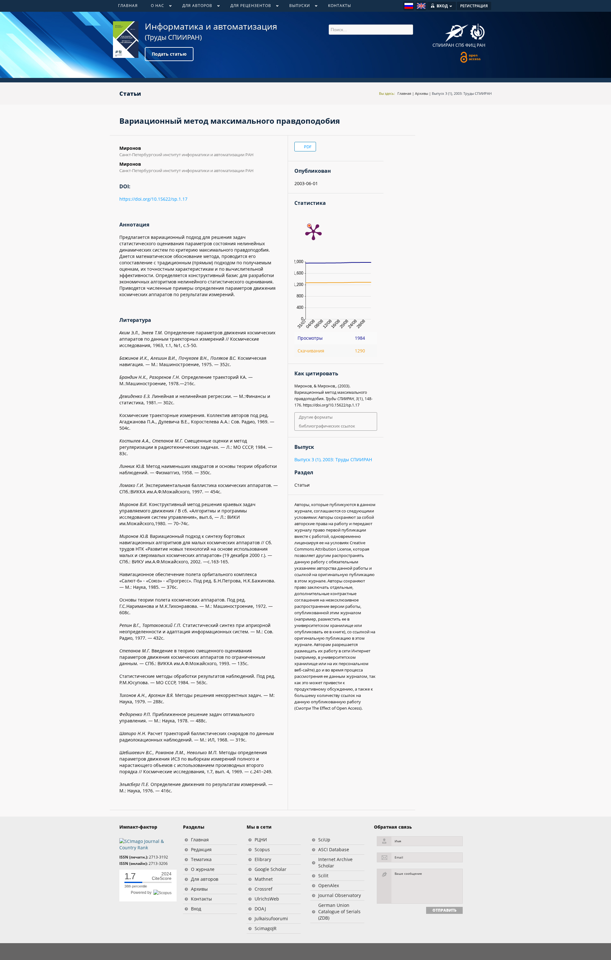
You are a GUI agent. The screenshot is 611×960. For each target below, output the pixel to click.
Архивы (421, 93)
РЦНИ (261, 840)
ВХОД (442, 6)
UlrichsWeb (267, 899)
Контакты (201, 899)
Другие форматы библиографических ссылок (327, 421)
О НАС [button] (154, 7)
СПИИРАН (443, 45)
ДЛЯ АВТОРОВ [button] (194, 7)
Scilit (323, 876)
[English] (421, 5)
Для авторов (204, 879)
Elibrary (263, 859)
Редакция (201, 849)
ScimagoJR (266, 928)
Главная (404, 93)
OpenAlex (328, 885)
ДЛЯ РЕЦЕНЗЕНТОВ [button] (247, 7)
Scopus (262, 849)
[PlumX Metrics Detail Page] (313, 231)
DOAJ (260, 909)
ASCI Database (333, 849)
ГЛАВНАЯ (128, 5)
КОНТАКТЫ (339, 5)
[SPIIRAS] (456, 30)
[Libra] (125, 39)
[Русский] (408, 5)
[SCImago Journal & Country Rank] (146, 844)
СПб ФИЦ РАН (470, 45)
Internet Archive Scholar (335, 862)
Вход (196, 909)
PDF (307, 147)
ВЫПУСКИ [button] (296, 7)
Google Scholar (270, 869)
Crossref (263, 889)
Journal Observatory (339, 895)
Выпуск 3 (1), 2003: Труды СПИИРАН (462, 93)
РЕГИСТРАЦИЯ (474, 6)
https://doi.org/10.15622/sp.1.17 (153, 199)
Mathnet (264, 879)
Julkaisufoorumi (271, 918)
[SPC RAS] (477, 32)
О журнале (202, 869)
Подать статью (169, 54)
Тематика (201, 859)
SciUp (324, 840)
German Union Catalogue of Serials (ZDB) (339, 911)
